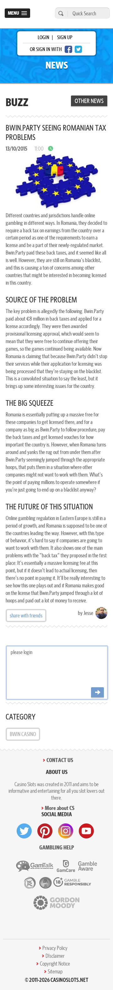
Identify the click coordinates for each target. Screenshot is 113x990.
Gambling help (56, 847)
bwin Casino (23, 734)
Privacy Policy (54, 948)
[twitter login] (78, 49)
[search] (60, 13)
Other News (89, 100)
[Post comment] (97, 692)
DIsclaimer (55, 956)
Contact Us (59, 760)
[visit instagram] (65, 830)
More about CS (59, 808)
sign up (64, 37)
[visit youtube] (86, 830)
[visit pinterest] (44, 830)
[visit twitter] (24, 830)
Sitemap (55, 971)
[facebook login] (68, 49)
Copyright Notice (55, 964)
